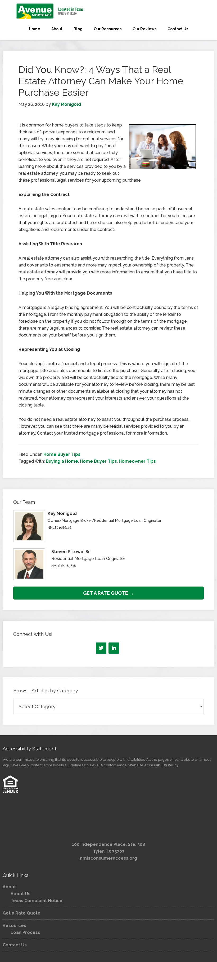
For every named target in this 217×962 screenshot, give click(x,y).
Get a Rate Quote (21, 913)
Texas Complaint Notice (36, 900)
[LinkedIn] (113, 648)
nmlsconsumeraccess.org (108, 858)
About (9, 886)
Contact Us (15, 944)
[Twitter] (101, 648)
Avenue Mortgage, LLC (108, 11)
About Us (20, 893)
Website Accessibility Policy (153, 765)
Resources (14, 925)
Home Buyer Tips (61, 454)
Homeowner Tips (137, 461)
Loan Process (25, 932)
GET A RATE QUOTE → (108, 593)
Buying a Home (62, 461)
